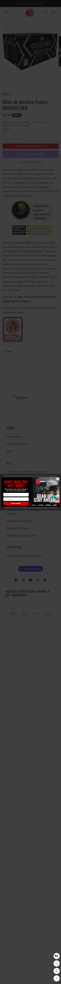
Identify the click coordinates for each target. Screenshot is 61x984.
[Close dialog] (57, 479)
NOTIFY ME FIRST (15, 503)
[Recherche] (56, 963)
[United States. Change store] (56, 956)
